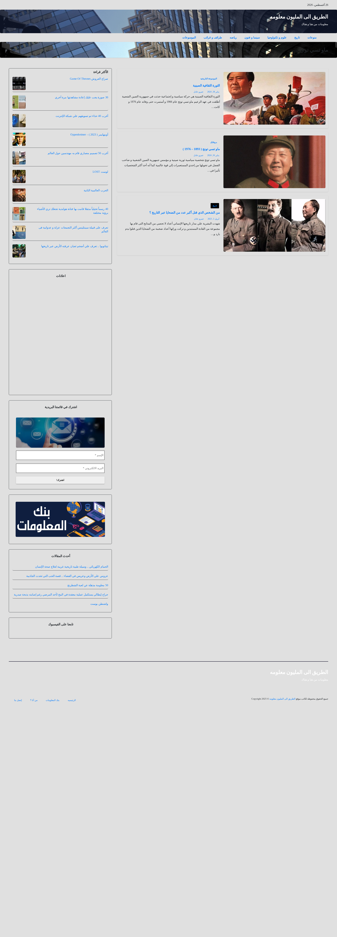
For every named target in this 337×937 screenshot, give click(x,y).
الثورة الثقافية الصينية (206, 85)
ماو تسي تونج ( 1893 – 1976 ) (201, 149)
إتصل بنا (18, 700)
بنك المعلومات (53, 700)
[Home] (324, 35)
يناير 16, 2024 (213, 155)
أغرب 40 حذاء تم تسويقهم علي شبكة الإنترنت (82, 115)
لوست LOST (100, 171)
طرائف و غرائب (213, 37)
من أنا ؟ (34, 700)
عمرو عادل (198, 92)
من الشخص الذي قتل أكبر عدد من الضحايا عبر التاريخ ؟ (184, 212)
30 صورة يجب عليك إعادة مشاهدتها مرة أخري (81, 97)
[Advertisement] (60, 335)
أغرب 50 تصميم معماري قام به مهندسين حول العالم (78, 153)
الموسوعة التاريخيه (208, 78)
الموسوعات (189, 37)
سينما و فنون (252, 37)
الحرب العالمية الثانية (96, 190)
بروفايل (213, 142)
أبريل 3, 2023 (213, 219)
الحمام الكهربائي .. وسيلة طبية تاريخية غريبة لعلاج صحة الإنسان (71, 566)
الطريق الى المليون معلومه (299, 16)
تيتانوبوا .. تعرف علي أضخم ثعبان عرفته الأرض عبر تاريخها (74, 246)
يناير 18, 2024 (213, 92)
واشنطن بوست (99, 603)
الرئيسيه (72, 700)
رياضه (233, 37)
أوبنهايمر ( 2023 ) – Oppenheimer (89, 134)
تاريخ (297, 37)
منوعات (312, 37)
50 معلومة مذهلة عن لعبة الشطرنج (87, 585)
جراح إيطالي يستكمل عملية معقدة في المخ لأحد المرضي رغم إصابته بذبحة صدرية (61, 594)
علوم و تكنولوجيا (277, 37)
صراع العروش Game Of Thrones (89, 78)
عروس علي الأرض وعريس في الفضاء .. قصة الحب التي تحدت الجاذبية (67, 575)
